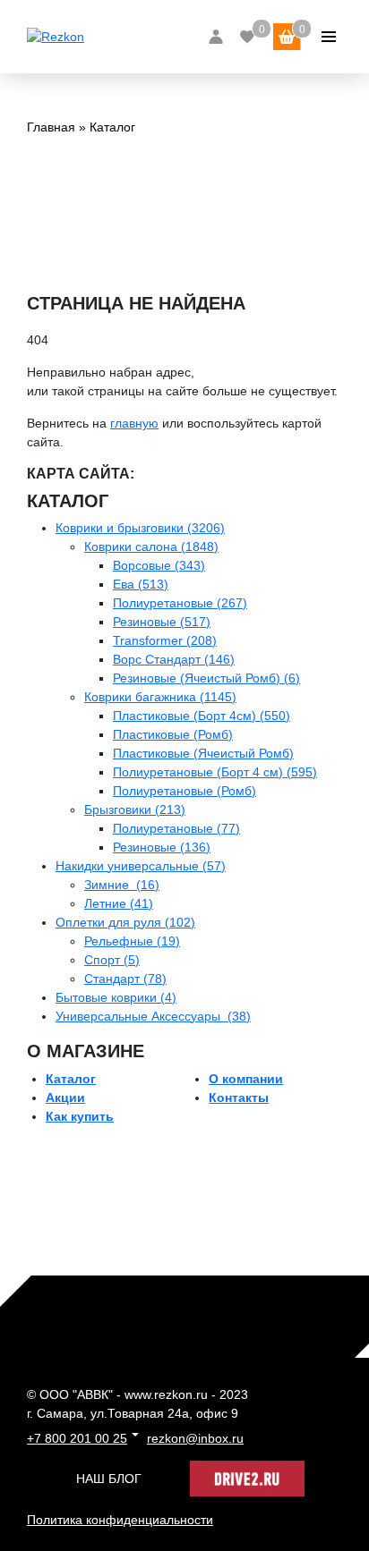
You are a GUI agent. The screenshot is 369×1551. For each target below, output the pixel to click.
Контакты (239, 1097)
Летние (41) (118, 903)
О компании (246, 1079)
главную (134, 423)
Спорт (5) (112, 960)
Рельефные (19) (132, 941)
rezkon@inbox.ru (195, 1438)
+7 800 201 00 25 (77, 1438)
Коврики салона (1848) (151, 546)
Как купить (80, 1116)
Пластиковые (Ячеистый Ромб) (203, 753)
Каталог (71, 1079)
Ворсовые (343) (159, 565)
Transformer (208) (165, 640)
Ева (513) (140, 584)
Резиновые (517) (161, 621)
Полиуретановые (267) (180, 603)
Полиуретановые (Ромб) (184, 791)
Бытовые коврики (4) (116, 997)
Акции (65, 1097)
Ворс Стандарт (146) (174, 659)
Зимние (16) (121, 884)
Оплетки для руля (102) (125, 922)
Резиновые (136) (161, 847)
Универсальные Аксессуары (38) (153, 1016)
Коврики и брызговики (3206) (140, 528)
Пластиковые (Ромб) (173, 734)
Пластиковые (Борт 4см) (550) (201, 715)
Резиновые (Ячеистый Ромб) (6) (206, 678)
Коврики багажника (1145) (160, 697)
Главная (51, 127)
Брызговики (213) (134, 809)
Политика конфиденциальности (120, 1520)
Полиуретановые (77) (176, 828)
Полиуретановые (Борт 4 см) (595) (215, 772)
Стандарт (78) (125, 978)
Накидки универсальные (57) (141, 866)
